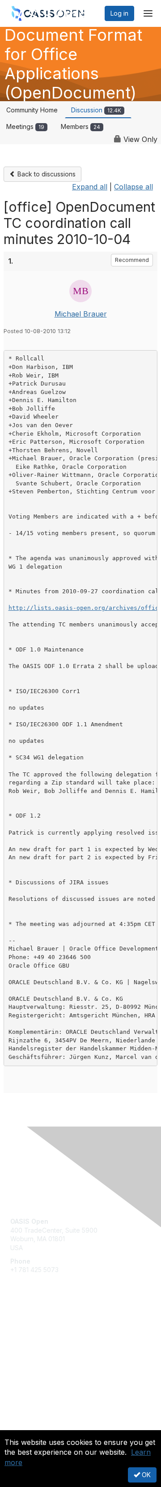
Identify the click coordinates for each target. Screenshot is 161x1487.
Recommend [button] (132, 260)
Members (80, 126)
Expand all (89, 186)
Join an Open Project (41, 1342)
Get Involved (29, 1329)
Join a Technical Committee (51, 1355)
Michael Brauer (81, 313)
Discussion (96, 110)
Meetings (25, 126)
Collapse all (133, 186)
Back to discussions (46, 174)
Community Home (32, 110)
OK (145, 1474)
